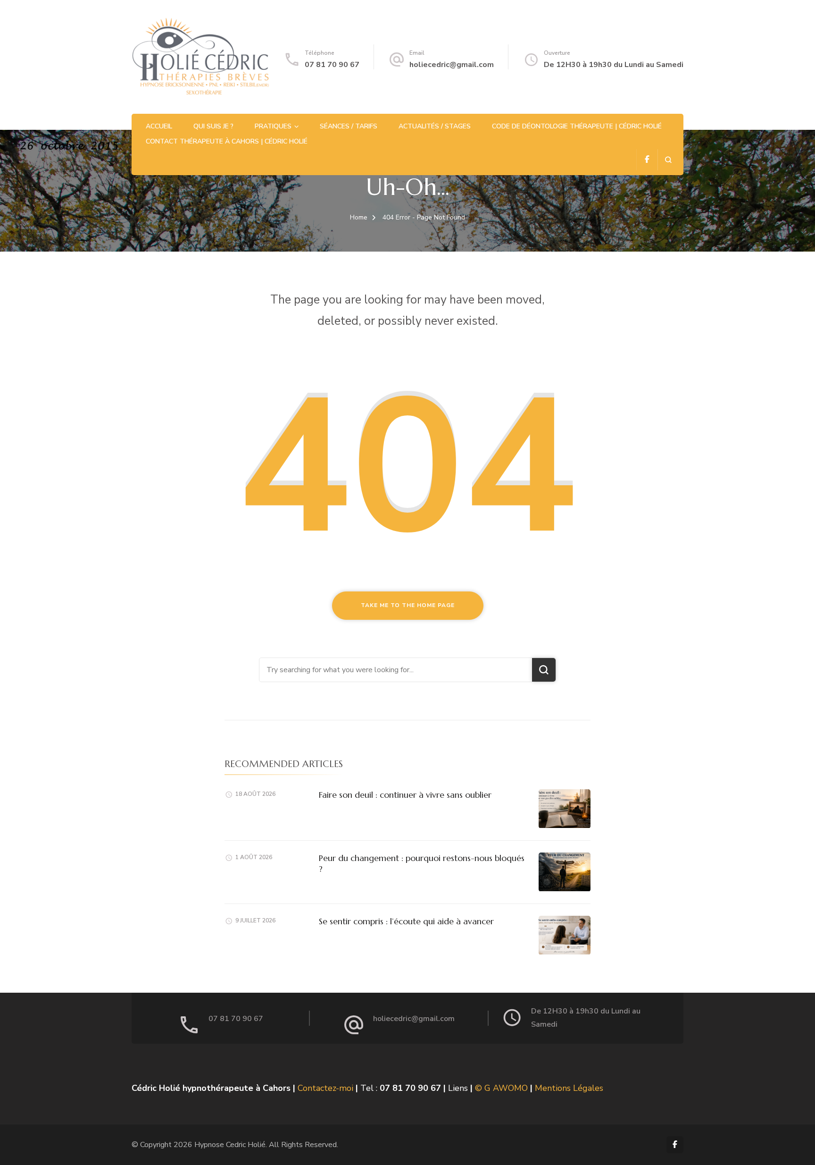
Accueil (159, 126)
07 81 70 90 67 (332, 64)
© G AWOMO (501, 1088)
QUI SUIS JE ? (213, 126)
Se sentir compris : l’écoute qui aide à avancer (406, 921)
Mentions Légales (569, 1088)
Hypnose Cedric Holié (230, 1145)
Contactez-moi (325, 1088)
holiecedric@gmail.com (451, 64)
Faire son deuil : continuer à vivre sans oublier (405, 794)
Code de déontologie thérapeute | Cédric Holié (577, 126)
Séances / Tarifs (348, 126)
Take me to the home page (408, 605)
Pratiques (273, 126)
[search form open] (668, 159)
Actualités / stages (435, 126)
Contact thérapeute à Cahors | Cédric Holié (227, 141)
